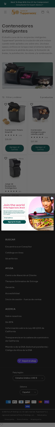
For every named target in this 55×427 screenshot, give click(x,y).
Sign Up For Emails (14, 222)
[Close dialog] (52, 198)
